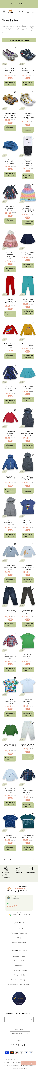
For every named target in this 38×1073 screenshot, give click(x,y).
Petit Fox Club (19, 965)
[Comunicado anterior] (4, 4)
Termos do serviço (28, 1067)
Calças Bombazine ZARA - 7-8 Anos (27, 745)
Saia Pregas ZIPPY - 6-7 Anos (27, 253)
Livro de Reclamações (19, 975)
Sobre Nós (19, 933)
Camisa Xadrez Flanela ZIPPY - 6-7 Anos (10, 656)
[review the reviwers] (8, 903)
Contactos (19, 970)
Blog (19, 942)
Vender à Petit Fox (19, 947)
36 (28, 860)
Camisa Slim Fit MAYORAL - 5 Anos (10, 790)
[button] (4, 11)
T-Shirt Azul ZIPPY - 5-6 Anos (10, 836)
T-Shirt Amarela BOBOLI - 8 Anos (28, 344)
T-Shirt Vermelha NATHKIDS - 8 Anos (10, 345)
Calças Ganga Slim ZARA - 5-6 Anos (27, 612)
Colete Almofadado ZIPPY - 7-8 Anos (27, 433)
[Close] (34, 516)
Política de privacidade (12, 1070)
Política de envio (16, 1067)
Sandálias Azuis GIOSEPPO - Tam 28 (28, 70)
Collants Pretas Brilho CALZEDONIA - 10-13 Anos (27, 162)
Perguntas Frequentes (19, 938)
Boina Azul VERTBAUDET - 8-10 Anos (10, 161)
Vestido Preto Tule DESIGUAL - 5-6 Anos (10, 208)
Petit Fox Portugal (16, 1064)
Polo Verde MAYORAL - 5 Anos (28, 656)
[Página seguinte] (33, 859)
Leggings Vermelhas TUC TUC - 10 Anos (10, 301)
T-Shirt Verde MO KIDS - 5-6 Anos (28, 836)
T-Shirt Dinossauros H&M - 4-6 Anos (10, 701)
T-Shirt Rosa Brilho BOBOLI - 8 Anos (10, 433)
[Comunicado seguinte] (34, 4)
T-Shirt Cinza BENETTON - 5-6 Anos (10, 567)
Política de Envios (19, 980)
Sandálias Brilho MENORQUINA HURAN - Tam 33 (10, 115)
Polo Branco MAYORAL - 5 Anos (28, 701)
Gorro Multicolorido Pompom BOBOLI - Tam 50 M (28, 208)
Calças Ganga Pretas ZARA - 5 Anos (10, 612)
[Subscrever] (31, 1024)
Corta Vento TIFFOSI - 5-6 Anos (10, 478)
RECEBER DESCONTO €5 (19, 552)
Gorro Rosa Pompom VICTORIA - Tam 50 (10, 255)
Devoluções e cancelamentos (19, 989)
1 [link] (4, 859)
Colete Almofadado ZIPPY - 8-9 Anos (27, 478)
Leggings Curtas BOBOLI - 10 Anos (28, 300)
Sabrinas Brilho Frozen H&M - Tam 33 (10, 70)
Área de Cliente (19, 961)
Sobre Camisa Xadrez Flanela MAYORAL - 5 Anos (27, 791)
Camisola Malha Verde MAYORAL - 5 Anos (10, 746)
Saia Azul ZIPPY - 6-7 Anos (28, 387)
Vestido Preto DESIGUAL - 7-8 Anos (10, 388)
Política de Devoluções (19, 984)
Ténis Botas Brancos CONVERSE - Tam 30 (28, 116)
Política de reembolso (27, 1070)
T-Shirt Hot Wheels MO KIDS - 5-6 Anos (27, 567)
